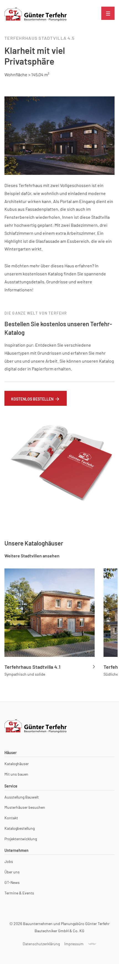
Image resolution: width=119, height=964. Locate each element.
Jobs (8, 861)
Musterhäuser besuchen (24, 807)
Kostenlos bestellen (32, 399)
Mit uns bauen (16, 774)
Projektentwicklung (20, 839)
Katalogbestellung (19, 828)
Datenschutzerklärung (41, 944)
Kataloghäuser (16, 764)
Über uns (12, 872)
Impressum (74, 944)
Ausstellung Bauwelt (21, 797)
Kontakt (11, 818)
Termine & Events (19, 893)
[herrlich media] (92, 944)
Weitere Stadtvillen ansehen (32, 555)
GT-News (12, 882)
